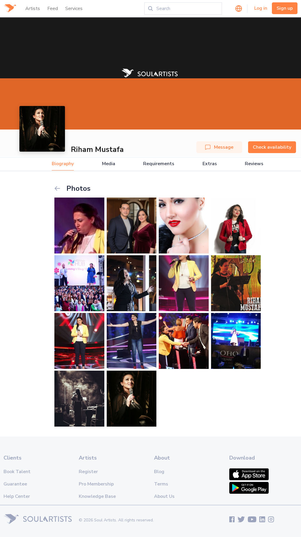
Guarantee (15, 484)
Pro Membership (96, 484)
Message (223, 147)
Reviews (254, 164)
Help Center (17, 496)
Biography (63, 164)
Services (74, 8)
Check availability (272, 147)
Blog (159, 472)
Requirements (158, 164)
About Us (164, 496)
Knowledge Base (97, 496)
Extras (210, 164)
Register (88, 472)
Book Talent (17, 472)
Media (108, 164)
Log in (260, 8)
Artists (32, 8)
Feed (52, 8)
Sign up (285, 8)
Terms (161, 484)
